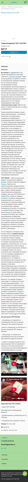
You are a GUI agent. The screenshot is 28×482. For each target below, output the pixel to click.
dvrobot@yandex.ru (8, 444)
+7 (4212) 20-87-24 (7, 441)
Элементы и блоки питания (15, 7)
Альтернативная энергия (8, 8)
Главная (3, 7)
